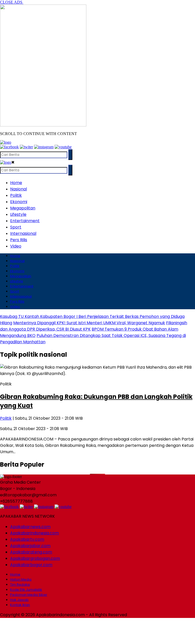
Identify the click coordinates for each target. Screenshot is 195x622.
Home (16, 183)
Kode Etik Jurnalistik (26, 589)
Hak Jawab (19, 599)
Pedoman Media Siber (28, 594)
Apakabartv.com (27, 539)
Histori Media (20, 579)
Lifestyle (18, 214)
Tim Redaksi (20, 584)
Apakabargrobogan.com (35, 558)
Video (15, 246)
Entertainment (25, 221)
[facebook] (9, 147)
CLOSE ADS (11, 2)
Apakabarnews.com (30, 527)
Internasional (23, 233)
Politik (16, 195)
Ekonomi (18, 202)
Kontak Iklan (20, 604)
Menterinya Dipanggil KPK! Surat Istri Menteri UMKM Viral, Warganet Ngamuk (89, 323)
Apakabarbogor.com (31, 565)
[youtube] (63, 147)
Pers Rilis (18, 240)
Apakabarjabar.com (30, 546)
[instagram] (44, 147)
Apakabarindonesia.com (34, 533)
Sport (15, 227)
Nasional (18, 189)
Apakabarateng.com (31, 552)
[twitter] (26, 147)
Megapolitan (22, 208)
